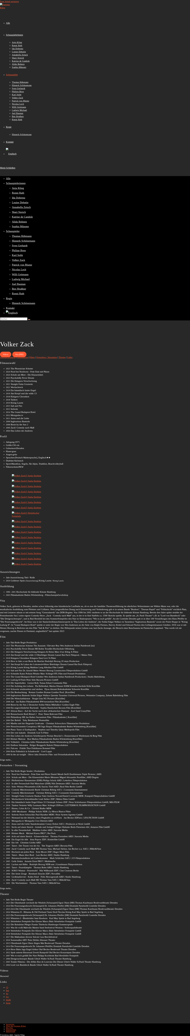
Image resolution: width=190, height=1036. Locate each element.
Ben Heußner (19, 288)
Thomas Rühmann (22, 236)
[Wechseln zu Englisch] (11, 154)
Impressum (10, 1031)
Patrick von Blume (22, 264)
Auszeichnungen (8, 357)
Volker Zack (18, 260)
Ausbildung (22, 357)
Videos (5, 354)
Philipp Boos (19, 250)
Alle (8, 178)
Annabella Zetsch (21, 207)
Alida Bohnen (19, 221)
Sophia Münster (20, 226)
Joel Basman (19, 284)
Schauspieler (13, 231)
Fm (7, 990)
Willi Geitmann (20, 274)
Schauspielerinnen (16, 183)
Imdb (8, 1000)
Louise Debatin (20, 202)
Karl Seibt (17, 255)
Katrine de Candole (22, 216)
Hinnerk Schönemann (23, 240)
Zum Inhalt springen (9, 1)
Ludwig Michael (21, 279)
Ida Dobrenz (18, 197)
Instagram (10, 1024)
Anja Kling (18, 188)
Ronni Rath (18, 192)
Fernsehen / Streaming (46, 357)
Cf (7, 987)
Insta (8, 1003)
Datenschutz (11, 1030)
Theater (62, 357)
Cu (7, 997)
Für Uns (9, 1028)
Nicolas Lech (19, 269)
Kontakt (10, 308)
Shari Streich (19, 212)
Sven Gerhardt (19, 245)
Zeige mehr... (6, 760)
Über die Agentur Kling (16, 1026)
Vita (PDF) (19, 354)
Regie (9, 298)
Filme (32, 357)
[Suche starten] (29, 319)
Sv (7, 993)
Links (69, 357)
